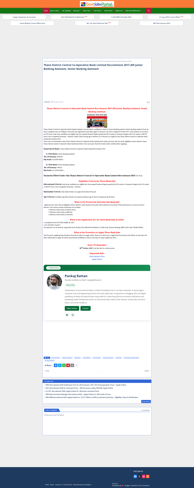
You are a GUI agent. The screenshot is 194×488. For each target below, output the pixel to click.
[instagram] (143, 476)
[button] (148, 11)
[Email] (72, 365)
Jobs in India (54, 11)
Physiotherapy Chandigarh (82, 485)
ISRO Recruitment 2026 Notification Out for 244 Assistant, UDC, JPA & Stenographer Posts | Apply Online (86, 385)
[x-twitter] (139, 476)
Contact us (58, 485)
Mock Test (86, 11)
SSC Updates (66, 11)
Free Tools (97, 11)
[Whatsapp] (64, 365)
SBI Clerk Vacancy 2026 (161, 23)
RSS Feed (115, 484)
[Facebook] (67, 315)
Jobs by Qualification (133, 11)
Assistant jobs (55, 358)
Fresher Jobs (96, 358)
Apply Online (97, 259)
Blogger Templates (131, 485)
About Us (119, 11)
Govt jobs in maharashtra (131, 358)
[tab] (46, 11)
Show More (146, 401)
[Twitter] (60, 365)
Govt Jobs (118, 358)
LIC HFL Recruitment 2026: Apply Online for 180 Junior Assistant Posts (72, 391)
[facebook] (135, 476)
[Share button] (76, 365)
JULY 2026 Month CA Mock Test (72, 17)
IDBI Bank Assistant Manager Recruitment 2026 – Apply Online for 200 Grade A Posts (78, 394)
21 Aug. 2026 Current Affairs (169, 17)
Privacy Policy (67, 485)
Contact (85, 308)
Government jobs (108, 358)
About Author (72, 308)
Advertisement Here (97, 256)
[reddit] (147, 476)
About (52, 485)
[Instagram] (72, 315)
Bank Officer (86, 358)
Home (46, 11)
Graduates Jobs (53, 61)
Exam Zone (108, 11)
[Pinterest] (68, 365)
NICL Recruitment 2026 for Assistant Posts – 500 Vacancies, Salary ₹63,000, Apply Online (79, 388)
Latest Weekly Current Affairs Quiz (32, 23)
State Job (76, 11)
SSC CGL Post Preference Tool (97, 23)
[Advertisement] (97, 41)
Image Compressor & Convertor (24, 17)
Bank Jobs (77, 358)
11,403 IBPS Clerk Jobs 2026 (121, 17)
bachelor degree (67, 358)
